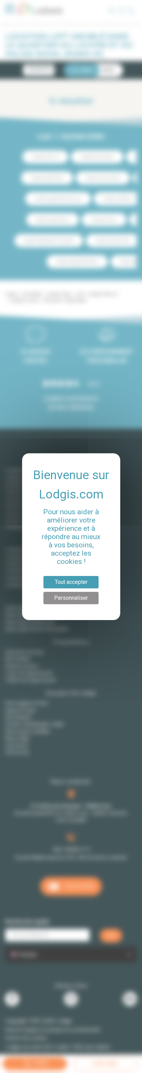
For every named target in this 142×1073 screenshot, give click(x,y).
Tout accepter (71, 582)
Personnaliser (71, 598)
